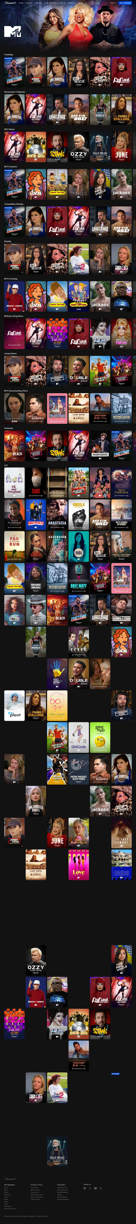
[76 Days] (36, 482)
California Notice (35, 1199)
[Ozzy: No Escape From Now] (36, 960)
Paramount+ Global (9, 1208)
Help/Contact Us (62, 1187)
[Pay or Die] (79, 960)
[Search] (86, 3)
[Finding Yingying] (79, 705)
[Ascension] (57, 546)
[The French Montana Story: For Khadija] (14, 737)
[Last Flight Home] (14, 865)
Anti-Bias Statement (63, 1199)
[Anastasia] (57, 514)
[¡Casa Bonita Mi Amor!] (121, 578)
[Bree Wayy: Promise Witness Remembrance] (79, 578)
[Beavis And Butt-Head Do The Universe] (121, 546)
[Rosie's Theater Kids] (79, 992)
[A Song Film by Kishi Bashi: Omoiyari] (79, 1056)
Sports (6, 1199)
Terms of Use (34, 1187)
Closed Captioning (62, 1190)
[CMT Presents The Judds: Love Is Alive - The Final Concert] (36, 833)
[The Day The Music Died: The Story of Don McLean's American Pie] (36, 674)
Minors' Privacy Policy (37, 1197)
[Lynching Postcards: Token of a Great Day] (100, 865)
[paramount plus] (10, 3)
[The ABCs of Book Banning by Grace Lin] (57, 482)
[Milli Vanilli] (14, 928)
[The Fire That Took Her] (100, 705)
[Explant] (14, 705)
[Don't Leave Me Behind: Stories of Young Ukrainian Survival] (57, 674)
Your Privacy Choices (37, 1194)
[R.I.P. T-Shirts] (100, 960)
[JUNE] (57, 833)
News (80, 3)
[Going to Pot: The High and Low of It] (100, 737)
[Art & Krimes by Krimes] (121, 514)
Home (21, 3)
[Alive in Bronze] (14, 514)
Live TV (63, 3)
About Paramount (62, 1197)
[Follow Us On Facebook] (85, 1188)
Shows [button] (29, 3)
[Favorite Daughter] (57, 705)
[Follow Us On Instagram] (101, 1188)
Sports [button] (71, 3)
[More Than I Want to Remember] (36, 928)
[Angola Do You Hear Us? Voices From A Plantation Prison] (79, 514)
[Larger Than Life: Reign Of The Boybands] (100, 833)
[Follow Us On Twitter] (90, 1188)
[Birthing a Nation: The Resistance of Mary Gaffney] (57, 578)
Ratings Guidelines (62, 1192)
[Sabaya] (121, 1024)
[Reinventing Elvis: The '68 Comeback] (14, 992)
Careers (59, 1194)
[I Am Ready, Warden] (100, 769)
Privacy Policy (35, 1192)
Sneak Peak (7, 1206)
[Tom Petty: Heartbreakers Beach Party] (57, 1119)
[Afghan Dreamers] (121, 482)
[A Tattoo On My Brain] (14, 1087)
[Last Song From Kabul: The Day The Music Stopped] (36, 865)
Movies (6, 1192)
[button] (14, 72)
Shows (6, 1190)
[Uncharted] (121, 1119)
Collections (7, 1194)
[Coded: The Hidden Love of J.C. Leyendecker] (79, 642)
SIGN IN (113, 3)
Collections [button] (51, 3)
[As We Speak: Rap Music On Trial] (36, 546)
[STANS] (100, 1024)
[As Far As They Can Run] (14, 546)
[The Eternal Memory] (100, 674)
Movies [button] (39, 3)
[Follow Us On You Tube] (95, 1188)
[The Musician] (57, 928)
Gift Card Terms (35, 1190)
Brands (6, 1201)
